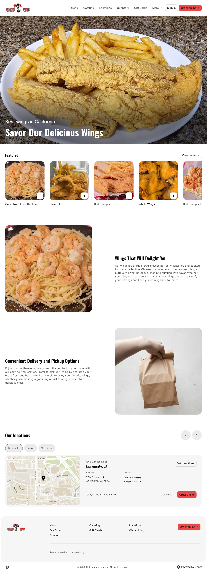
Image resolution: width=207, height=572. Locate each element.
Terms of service (58, 552)
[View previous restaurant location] (186, 435)
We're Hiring (136, 530)
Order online (187, 494)
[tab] (14, 448)
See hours (166, 494)
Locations (105, 7)
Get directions (185, 463)
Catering (88, 7)
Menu (74, 7)
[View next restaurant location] (197, 435)
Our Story (123, 7)
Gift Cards (140, 7)
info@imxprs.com (133, 481)
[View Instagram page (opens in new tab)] (7, 567)
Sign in (171, 7)
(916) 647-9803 (132, 477)
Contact (55, 535)
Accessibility (78, 552)
